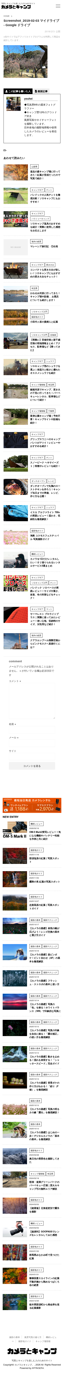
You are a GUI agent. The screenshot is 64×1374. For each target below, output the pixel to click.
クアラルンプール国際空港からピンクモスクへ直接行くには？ (45, 643)
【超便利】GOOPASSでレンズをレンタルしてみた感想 (44, 1233)
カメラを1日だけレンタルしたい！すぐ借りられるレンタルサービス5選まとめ (45, 562)
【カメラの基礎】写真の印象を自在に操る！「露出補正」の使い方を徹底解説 (44, 1033)
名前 (12, 724)
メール (13, 737)
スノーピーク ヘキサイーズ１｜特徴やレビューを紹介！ (45, 464)
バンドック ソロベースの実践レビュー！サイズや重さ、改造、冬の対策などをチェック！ (45, 593)
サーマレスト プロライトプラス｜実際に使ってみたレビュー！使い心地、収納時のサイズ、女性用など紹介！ (45, 619)
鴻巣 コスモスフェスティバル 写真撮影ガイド (44, 537)
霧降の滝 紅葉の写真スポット (44, 881)
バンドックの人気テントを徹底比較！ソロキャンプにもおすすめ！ (45, 198)
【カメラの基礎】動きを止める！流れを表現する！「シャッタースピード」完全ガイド (44, 1060)
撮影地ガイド (24, 1341)
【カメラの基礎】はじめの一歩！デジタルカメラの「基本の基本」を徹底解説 (44, 1136)
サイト (12, 751)
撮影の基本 (14, 1337)
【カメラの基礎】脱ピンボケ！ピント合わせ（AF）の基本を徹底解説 (44, 958)
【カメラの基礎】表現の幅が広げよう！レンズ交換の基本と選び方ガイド (44, 931)
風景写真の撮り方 (32, 1337)
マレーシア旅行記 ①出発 (44, 246)
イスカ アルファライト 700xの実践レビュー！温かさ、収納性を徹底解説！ (45, 515)
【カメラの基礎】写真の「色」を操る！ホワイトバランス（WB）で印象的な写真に (45, 1007)
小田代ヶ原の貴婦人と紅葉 (44, 321)
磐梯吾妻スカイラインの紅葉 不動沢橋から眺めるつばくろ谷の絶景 (44, 1281)
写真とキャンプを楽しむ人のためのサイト (32, 1360)
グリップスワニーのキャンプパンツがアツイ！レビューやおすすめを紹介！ (45, 442)
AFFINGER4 (38, 1367)
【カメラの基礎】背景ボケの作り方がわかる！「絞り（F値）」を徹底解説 (44, 1086)
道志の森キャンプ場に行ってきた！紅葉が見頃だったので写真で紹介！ (45, 175)
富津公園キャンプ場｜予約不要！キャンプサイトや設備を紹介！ (45, 419)
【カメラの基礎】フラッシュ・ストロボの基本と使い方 (44, 982)
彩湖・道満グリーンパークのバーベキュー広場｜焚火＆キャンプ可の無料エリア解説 (44, 1185)
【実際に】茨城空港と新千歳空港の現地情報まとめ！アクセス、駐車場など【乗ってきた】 (45, 345)
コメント (15, 681)
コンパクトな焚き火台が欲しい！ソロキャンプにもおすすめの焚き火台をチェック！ (45, 273)
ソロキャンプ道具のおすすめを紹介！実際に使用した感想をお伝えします (45, 227)
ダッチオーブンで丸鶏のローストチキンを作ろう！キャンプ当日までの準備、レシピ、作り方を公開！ (45, 491)
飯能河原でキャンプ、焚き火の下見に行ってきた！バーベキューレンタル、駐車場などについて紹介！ (45, 395)
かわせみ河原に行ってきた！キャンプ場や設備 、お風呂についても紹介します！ (45, 296)
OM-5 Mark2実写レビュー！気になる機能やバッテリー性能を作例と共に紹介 (45, 835)
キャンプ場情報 (43, 1341)
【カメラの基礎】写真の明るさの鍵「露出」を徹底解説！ (44, 1110)
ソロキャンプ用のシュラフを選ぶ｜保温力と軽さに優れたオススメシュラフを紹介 (45, 369)
